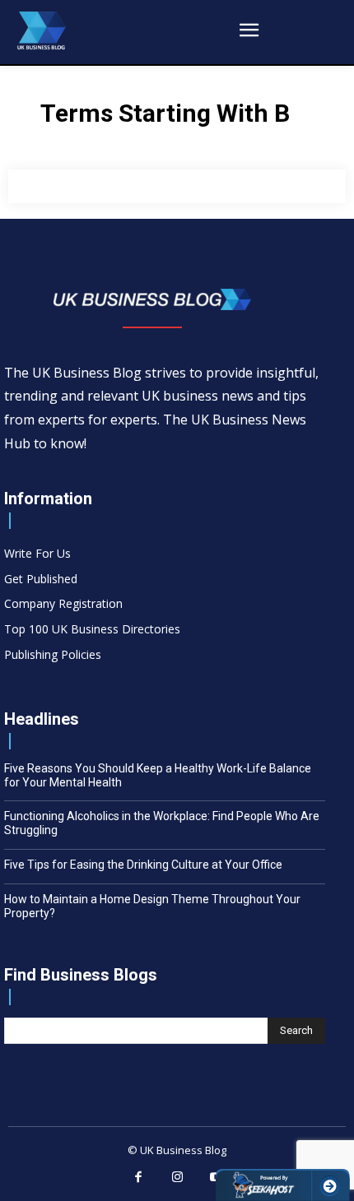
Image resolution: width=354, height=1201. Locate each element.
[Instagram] (177, 1178)
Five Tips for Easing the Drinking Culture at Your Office (143, 864)
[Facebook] (138, 1178)
